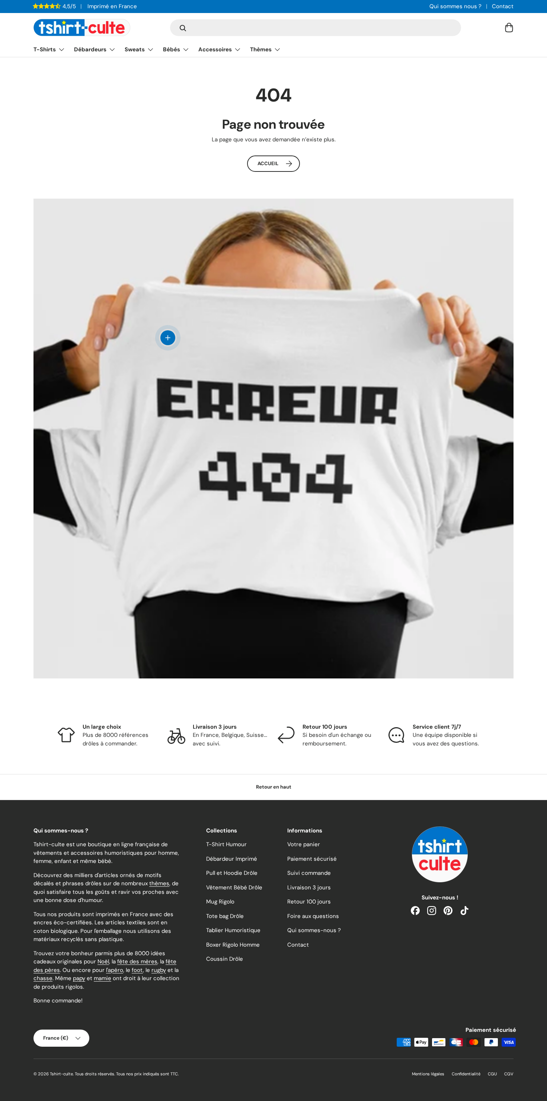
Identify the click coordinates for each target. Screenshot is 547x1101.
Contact (503, 6)
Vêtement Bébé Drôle (234, 887)
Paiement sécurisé (312, 859)
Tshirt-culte (61, 1073)
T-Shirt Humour (226, 844)
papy (79, 978)
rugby (158, 970)
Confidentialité (466, 1073)
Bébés (171, 49)
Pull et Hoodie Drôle (231, 873)
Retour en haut (273, 787)
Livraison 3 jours (309, 887)
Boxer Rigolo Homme (233, 944)
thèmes (159, 883)
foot (137, 970)
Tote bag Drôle (225, 916)
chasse (42, 978)
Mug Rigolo (220, 901)
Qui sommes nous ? (455, 6)
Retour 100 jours (309, 901)
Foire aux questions (313, 916)
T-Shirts (44, 49)
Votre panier (303, 844)
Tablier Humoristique (233, 930)
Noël (103, 961)
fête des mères (137, 961)
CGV (509, 1073)
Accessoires (215, 49)
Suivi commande (309, 873)
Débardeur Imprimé (231, 859)
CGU (492, 1073)
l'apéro (114, 970)
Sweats (135, 49)
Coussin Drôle (224, 959)
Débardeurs (90, 49)
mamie (102, 978)
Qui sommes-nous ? (314, 930)
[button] (509, 27)
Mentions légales (428, 1073)
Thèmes (261, 49)
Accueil (267, 163)
